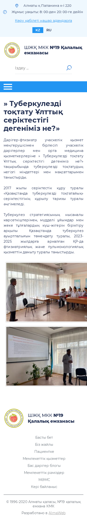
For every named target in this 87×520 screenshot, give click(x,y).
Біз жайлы (44, 444)
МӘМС (44, 480)
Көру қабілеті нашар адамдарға (43, 20)
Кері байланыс (44, 487)
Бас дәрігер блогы (44, 465)
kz (38, 30)
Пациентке (44, 451)
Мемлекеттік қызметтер (44, 458)
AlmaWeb (57, 513)
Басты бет (44, 437)
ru (48, 30)
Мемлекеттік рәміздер (44, 472)
